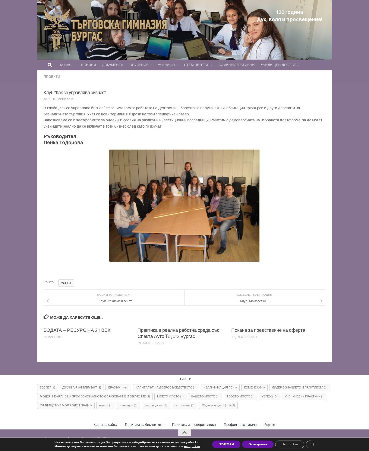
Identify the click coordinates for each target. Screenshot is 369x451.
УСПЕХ (66, 283)
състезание (184, 405)
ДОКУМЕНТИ (112, 65)
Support (269, 425)
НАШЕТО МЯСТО (205, 396)
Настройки (290, 444)
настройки (192, 446)
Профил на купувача (240, 425)
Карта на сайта (105, 425)
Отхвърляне (258, 444)
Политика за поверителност (194, 425)
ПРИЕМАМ (226, 444)
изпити (106, 405)
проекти (52, 77)
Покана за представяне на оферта (268, 330)
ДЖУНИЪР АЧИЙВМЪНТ (81, 387)
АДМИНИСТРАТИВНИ (236, 65)
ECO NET (47, 387)
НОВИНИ (88, 65)
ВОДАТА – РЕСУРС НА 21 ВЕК (77, 330)
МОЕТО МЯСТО (170, 396)
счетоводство (156, 405)
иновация (128, 405)
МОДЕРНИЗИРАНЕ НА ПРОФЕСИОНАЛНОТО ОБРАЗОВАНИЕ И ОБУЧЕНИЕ (95, 396)
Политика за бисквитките (144, 425)
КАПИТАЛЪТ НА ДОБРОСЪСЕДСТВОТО (166, 387)
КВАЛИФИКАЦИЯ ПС (220, 387)
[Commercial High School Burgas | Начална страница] (108, 30)
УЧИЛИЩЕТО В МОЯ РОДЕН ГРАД (66, 405)
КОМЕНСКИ (254, 387)
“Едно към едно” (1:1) (218, 405)
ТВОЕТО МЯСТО (240, 396)
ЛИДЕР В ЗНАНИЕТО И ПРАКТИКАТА (299, 387)
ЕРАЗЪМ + (118, 387)
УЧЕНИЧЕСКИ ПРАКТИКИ (305, 396)
